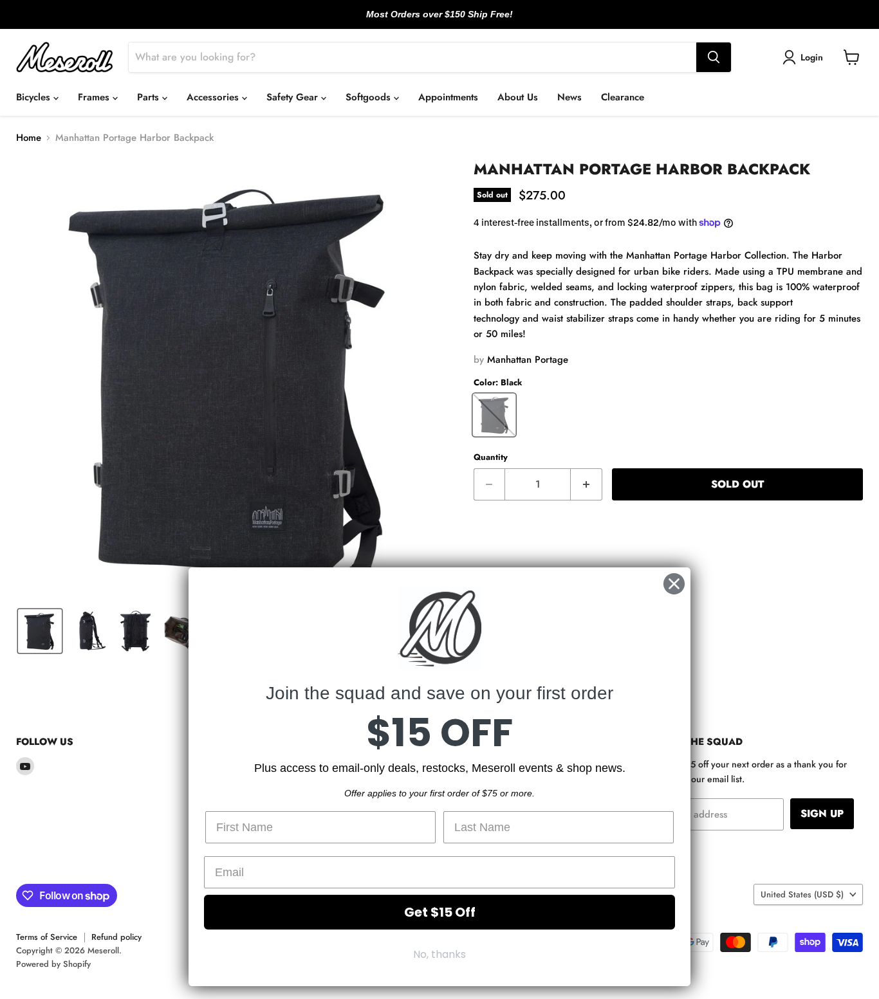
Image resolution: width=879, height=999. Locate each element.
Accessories (214, 97)
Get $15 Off (440, 912)
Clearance (622, 97)
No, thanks (439, 954)
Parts (149, 97)
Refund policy (116, 937)
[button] (805, 57)
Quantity (491, 457)
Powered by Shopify (53, 964)
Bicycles (34, 97)
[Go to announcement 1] (429, 21)
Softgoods (370, 97)
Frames (95, 97)
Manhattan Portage (527, 360)
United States (802, 894)
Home (28, 138)
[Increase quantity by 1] (586, 484)
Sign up (822, 813)
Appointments (448, 97)
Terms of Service (46, 937)
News (569, 97)
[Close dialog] (674, 584)
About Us (517, 97)
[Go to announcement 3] (449, 21)
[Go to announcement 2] (439, 21)
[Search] (713, 57)
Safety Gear (293, 97)
